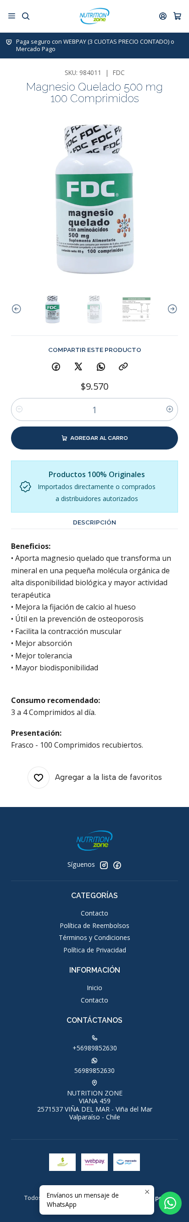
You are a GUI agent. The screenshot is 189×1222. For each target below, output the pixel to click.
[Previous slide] (18, 309)
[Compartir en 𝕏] (78, 367)
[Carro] (177, 16)
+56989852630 (94, 1047)
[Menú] (12, 16)
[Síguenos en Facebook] (117, 865)
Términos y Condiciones (94, 937)
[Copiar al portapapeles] (123, 367)
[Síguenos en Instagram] (103, 865)
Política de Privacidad (94, 949)
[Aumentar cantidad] (170, 409)
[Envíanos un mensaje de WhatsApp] (170, 1203)
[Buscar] (25, 16)
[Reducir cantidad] (19, 409)
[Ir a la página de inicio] (94, 16)
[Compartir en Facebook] (56, 367)
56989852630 (94, 1070)
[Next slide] (171, 309)
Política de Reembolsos (94, 925)
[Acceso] (163, 16)
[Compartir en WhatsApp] (101, 367)
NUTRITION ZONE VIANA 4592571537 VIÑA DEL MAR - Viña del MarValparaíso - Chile (94, 1105)
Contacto (94, 913)
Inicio (94, 987)
